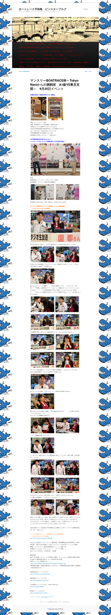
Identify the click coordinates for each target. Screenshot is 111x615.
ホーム (21, 44)
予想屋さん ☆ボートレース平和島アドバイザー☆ (32, 62)
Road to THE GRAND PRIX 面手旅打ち (35, 44)
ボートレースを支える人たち (74, 55)
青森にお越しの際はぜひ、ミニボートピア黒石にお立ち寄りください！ (70, 66)
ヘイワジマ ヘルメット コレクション (28, 55)
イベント (38, 597)
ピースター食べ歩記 (55, 51)
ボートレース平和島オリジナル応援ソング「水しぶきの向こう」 (53, 58)
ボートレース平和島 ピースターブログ (42, 9)
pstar (45, 597)
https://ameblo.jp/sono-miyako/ (39, 593)
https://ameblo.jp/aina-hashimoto (39, 580)
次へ (90, 71)
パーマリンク (50, 597)
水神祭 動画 (29, 66)
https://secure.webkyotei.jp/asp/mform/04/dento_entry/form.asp (48, 563)
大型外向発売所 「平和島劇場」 (81, 62)
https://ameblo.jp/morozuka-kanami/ (40, 574)
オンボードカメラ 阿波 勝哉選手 (28, 51)
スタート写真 (43, 51)
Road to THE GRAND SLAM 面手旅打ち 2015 (61, 44)
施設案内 (21, 66)
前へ (86, 71)
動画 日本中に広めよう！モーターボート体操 (59, 62)
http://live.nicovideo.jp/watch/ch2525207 (41, 538)
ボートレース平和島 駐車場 (26, 58)
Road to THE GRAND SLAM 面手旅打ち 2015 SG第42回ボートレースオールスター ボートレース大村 (46, 47)
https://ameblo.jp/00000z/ (37, 586)
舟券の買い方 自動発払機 (42, 66)
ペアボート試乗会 (67, 51)
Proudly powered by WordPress (55, 609)
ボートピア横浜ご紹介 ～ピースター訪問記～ (52, 55)
